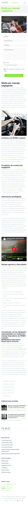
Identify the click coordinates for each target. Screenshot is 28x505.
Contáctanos (4, 467)
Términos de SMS (6, 498)
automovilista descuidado (14, 107)
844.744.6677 (15, 2)
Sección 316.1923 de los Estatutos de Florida (15, 268)
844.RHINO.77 (9, 488)
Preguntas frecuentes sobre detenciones (10, 453)
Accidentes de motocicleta (9, 384)
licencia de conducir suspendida (8, 157)
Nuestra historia (5, 463)
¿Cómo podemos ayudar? (7, 444)
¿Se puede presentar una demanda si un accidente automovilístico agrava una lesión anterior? (16, 416)
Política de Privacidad (6, 496)
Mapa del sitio (12, 496)
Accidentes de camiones (8, 387)
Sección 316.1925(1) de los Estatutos (17, 169)
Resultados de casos (6, 465)
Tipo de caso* (6, 62)
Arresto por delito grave (8, 390)
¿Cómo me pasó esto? (6, 440)
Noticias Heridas (5, 470)
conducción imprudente (12, 188)
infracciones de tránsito (11, 286)
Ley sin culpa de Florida (6, 447)
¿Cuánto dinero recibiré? (7, 442)
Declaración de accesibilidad (21, 496)
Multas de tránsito (7, 395)
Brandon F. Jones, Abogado (15, 408)
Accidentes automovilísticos (9, 381)
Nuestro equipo (4, 460)
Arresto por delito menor (8, 393)
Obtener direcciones (5, 490)
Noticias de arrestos (6, 472)
